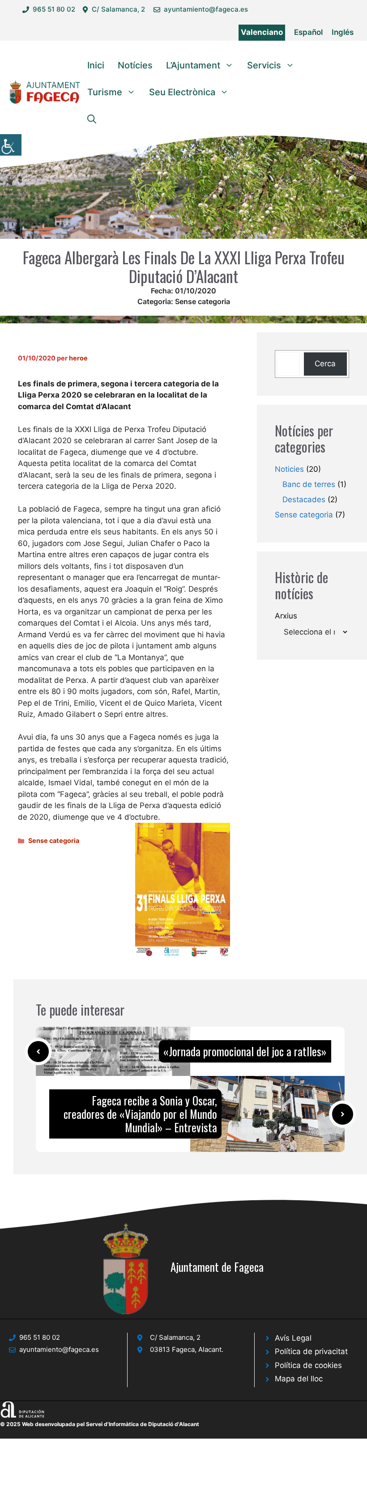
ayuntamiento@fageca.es (206, 9)
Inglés (343, 32)
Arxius (286, 615)
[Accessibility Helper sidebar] (10, 145)
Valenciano (262, 32)
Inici (95, 65)
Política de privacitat (311, 1351)
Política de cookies (308, 1365)
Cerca (325, 363)
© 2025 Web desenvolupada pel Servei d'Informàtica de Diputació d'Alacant (99, 1424)
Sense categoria (202, 301)
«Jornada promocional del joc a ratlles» (244, 1051)
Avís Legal (293, 1338)
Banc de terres (308, 484)
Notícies (135, 65)
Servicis (264, 65)
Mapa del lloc (299, 1378)
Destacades (303, 499)
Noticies (289, 469)
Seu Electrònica (182, 92)
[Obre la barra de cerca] (92, 119)
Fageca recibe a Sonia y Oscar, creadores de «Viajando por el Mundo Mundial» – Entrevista (140, 1113)
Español (308, 32)
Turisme (104, 92)
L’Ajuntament (193, 65)
